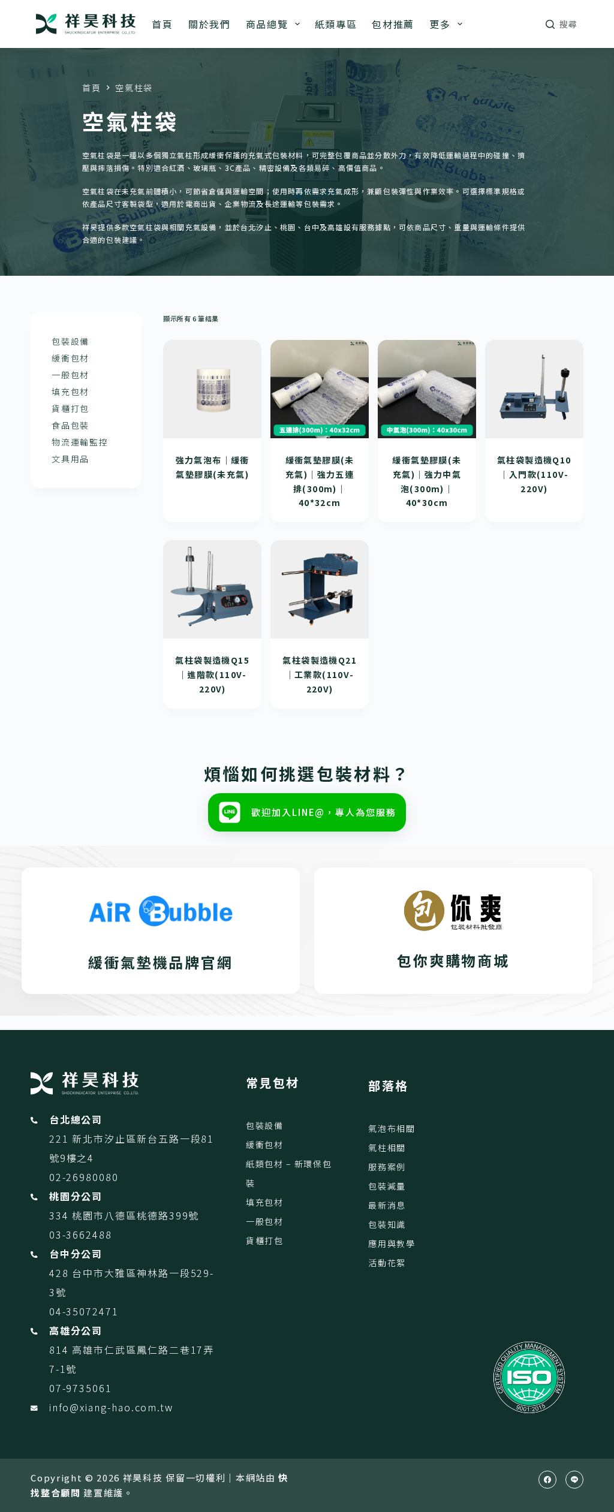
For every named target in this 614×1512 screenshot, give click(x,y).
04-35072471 (84, 1311)
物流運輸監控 (80, 442)
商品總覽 (267, 24)
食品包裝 (70, 425)
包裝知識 (387, 1224)
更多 (439, 24)
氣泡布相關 (391, 1128)
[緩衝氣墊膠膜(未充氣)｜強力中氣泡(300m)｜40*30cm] (427, 389)
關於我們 (209, 24)
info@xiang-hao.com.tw (111, 1407)
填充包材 (70, 391)
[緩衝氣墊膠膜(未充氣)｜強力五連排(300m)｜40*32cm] (319, 389)
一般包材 (70, 375)
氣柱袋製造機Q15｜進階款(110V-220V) (212, 674)
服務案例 (387, 1167)
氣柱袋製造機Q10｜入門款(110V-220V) (534, 474)
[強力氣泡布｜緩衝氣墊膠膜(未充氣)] (212, 389)
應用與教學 (391, 1243)
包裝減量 (387, 1186)
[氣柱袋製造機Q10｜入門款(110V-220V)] (534, 389)
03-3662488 (80, 1234)
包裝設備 (70, 341)
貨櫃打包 (70, 408)
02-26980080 (84, 1177)
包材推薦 (393, 24)
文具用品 (70, 459)
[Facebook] (547, 1480)
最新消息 (387, 1205)
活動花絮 (387, 1263)
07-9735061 (80, 1388)
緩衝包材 (70, 358)
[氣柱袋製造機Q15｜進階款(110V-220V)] (212, 589)
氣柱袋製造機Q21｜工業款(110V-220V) (319, 674)
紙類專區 (336, 24)
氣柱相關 (387, 1147)
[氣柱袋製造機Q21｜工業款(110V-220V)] (319, 589)
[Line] (574, 1480)
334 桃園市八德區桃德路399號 (124, 1215)
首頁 (162, 24)
